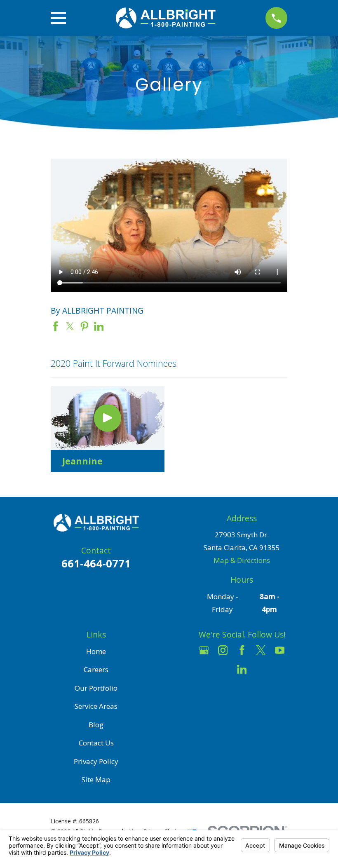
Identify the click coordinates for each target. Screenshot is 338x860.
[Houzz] (223, 669)
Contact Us (96, 743)
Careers (96, 669)
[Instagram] (223, 650)
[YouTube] (280, 650)
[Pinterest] (261, 669)
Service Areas (96, 706)
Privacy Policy (96, 761)
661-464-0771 (96, 563)
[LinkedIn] (242, 669)
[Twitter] (261, 650)
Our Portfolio (96, 688)
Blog (96, 724)
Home (96, 651)
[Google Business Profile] (204, 650)
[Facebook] (242, 650)
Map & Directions (242, 560)
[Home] (165, 17)
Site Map (96, 779)
